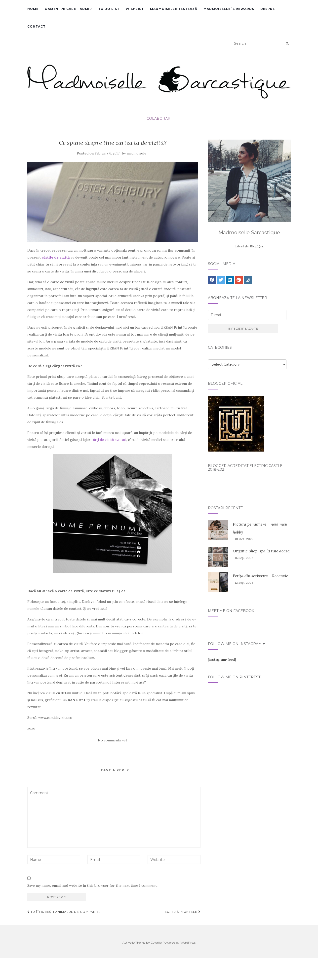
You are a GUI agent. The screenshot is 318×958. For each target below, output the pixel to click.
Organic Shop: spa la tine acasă (261, 550)
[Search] (287, 43)
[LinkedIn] (230, 280)
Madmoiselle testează (173, 9)
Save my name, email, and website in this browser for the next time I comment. (92, 885)
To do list (108, 9)
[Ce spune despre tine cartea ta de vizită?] (112, 202)
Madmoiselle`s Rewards (228, 9)
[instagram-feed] (222, 659)
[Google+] (239, 280)
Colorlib (156, 942)
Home (33, 9)
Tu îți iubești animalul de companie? (65, 912)
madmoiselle (136, 153)
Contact (36, 26)
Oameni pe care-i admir (68, 9)
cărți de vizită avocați (108, 439)
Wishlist (135, 9)
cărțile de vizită (56, 257)
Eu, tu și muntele (181, 912)
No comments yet (112, 740)
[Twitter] (221, 280)
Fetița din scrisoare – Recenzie (260, 575)
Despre (267, 9)
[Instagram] (248, 280)
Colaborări (159, 118)
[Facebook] (212, 280)
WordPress (188, 942)
